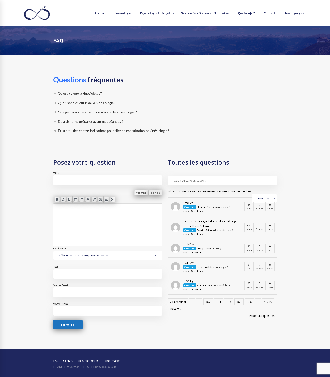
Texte (155, 192)
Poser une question (262, 316)
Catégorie (59, 248)
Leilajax (201, 248)
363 (218, 302)
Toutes (182, 191)
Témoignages (111, 360)
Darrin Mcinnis (205, 230)
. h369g (188, 281)
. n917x (188, 203)
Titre (56, 173)
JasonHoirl (203, 267)
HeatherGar (204, 207)
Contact (68, 360)
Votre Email (60, 285)
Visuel (141, 192)
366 (249, 302)
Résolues (209, 191)
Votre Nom (60, 304)
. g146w (188, 244)
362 (208, 302)
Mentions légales (88, 360)
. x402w (188, 263)
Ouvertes (194, 191)
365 (239, 302)
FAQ (56, 360)
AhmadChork (204, 285)
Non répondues (241, 191)
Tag (55, 267)
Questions (197, 211)
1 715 (268, 302)
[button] (57, 199)
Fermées (223, 191)
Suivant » (176, 309)
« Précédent (178, 302)
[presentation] (57, 199)
